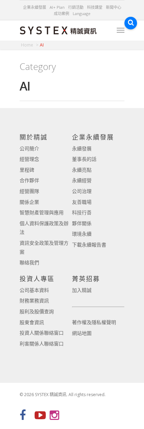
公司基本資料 (34, 290)
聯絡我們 (29, 262)
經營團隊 (29, 191)
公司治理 (82, 191)
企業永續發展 (34, 7)
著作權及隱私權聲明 (94, 322)
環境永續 (82, 233)
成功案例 (61, 13)
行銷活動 (76, 7)
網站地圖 (82, 333)
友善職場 (82, 202)
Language (82, 13)
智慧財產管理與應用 (42, 212)
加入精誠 (82, 290)
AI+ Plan (57, 7)
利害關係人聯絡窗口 (42, 343)
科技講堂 (94, 7)
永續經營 (82, 180)
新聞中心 (113, 7)
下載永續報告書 (89, 244)
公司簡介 (29, 148)
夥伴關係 (82, 223)
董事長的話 (84, 159)
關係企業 (29, 202)
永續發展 (82, 148)
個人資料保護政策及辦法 (44, 228)
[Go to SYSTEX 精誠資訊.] (30, 45)
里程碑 (27, 169)
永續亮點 (82, 169)
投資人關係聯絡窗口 (42, 332)
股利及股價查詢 (37, 311)
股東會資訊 (32, 322)
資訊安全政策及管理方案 (44, 247)
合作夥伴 (29, 180)
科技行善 (82, 212)
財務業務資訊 (34, 300)
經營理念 (29, 159)
